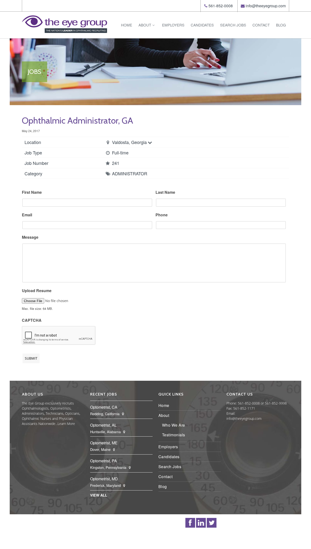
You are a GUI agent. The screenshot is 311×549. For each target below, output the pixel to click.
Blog (281, 24)
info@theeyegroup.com (266, 5)
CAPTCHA (32, 320)
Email (27, 215)
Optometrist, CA (103, 407)
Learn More (66, 423)
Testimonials (173, 435)
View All (98, 495)
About (144, 24)
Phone (162, 215)
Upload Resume (37, 290)
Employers (173, 24)
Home (126, 24)
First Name (32, 192)
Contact (261, 24)
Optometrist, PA (103, 461)
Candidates (202, 24)
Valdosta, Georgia (129, 142)
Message (30, 237)
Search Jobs (233, 24)
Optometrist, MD (104, 478)
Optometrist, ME (104, 443)
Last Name (165, 192)
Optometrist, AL (103, 425)
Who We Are (173, 425)
